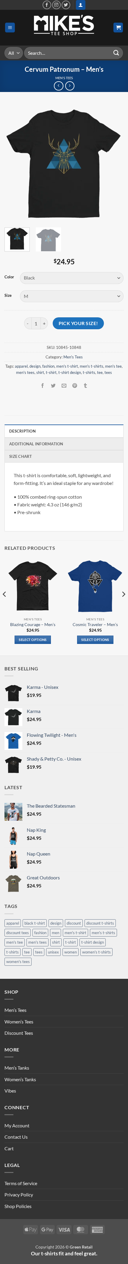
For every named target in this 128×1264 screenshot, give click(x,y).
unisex (53, 952)
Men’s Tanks (16, 1068)
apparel (21, 366)
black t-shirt (34, 923)
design (34, 366)
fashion (48, 366)
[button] (80, 5)
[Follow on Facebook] (47, 5)
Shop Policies (18, 1206)
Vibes (10, 1090)
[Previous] (14, 163)
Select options (33, 640)
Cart (9, 1148)
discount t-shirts (100, 923)
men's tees (25, 372)
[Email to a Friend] (64, 386)
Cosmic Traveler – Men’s (95, 624)
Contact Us (16, 1137)
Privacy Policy (18, 1194)
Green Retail (81, 1246)
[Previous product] (69, 85)
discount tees (17, 932)
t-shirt (51, 372)
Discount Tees (18, 1033)
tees (108, 372)
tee (100, 372)
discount (74, 923)
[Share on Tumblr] (85, 386)
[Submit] (116, 53)
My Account (16, 1125)
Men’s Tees (15, 1010)
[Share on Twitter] (53, 386)
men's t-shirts (91, 366)
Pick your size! (78, 323)
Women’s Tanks (20, 1079)
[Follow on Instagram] (56, 5)
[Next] (113, 163)
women (70, 952)
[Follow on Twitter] (66, 5)
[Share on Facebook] (42, 386)
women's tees (18, 961)
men (55, 932)
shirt (40, 372)
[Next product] (58, 85)
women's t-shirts (96, 952)
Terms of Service (20, 1183)
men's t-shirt (67, 366)
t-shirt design (69, 372)
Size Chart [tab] (20, 456)
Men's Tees (64, 78)
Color (9, 277)
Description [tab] (22, 431)
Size (8, 296)
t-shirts (89, 372)
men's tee (113, 366)
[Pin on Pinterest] (75, 386)
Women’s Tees (18, 1021)
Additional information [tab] (36, 443)
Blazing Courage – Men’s (32, 624)
